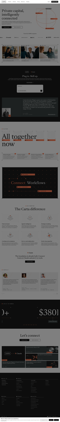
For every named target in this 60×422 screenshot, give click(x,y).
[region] (30, 419)
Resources (23, 1)
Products (9, 1)
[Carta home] (4, 2)
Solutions (14, 1)
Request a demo (55, 1)
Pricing (18, 1)
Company (27, 1)
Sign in (49, 1)
